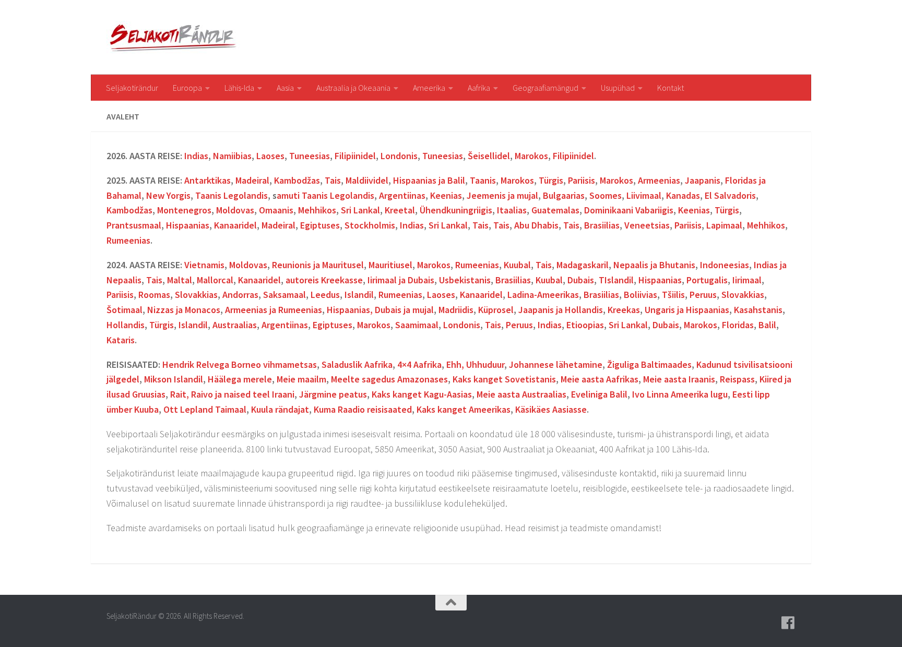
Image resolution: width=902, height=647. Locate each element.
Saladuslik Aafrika (357, 364)
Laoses (270, 156)
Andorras (240, 295)
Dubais (580, 280)
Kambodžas (297, 180)
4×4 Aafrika (419, 364)
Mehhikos (317, 210)
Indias (196, 156)
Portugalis (707, 280)
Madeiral (252, 180)
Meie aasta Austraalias (521, 394)
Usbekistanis (465, 280)
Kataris (120, 340)
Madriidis (455, 310)
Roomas (154, 295)
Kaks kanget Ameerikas (464, 409)
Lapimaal (724, 225)
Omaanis (276, 210)
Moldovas (235, 210)
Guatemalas (555, 210)
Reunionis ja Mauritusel (318, 265)
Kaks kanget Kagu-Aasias (422, 394)
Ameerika (429, 87)
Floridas (738, 325)
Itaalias (512, 210)
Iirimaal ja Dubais (400, 280)
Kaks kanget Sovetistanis (504, 379)
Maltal (179, 280)
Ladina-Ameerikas (543, 295)
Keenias (446, 195)
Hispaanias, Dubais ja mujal (380, 310)
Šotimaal (124, 310)
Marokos (531, 156)
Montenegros (184, 210)
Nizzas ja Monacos (183, 310)
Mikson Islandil (173, 379)
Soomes (605, 195)
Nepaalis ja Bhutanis (654, 265)
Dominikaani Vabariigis (628, 210)
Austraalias (234, 325)
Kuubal (517, 265)
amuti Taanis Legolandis (325, 195)
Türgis (551, 180)
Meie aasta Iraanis (679, 379)
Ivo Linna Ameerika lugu (680, 394)
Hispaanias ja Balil (429, 180)
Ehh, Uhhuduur (475, 364)
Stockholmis (370, 225)
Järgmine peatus (333, 394)
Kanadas (683, 195)
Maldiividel (367, 180)
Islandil (619, 280)
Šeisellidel (489, 156)
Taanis (483, 180)
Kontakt (670, 87)
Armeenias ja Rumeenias (273, 310)
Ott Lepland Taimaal (204, 409)
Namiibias (232, 156)
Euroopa (187, 87)
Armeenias (659, 180)
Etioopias (585, 325)
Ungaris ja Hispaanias (687, 310)
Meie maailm (301, 379)
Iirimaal (747, 280)
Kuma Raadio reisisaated (363, 409)
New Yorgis (168, 195)
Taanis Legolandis (231, 195)
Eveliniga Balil (599, 394)
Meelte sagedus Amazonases (389, 379)
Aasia (285, 87)
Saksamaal (284, 295)
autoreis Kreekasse (324, 280)
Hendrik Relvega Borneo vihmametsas (239, 364)
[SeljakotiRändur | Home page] (174, 37)
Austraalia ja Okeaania (353, 87)
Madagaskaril (582, 265)
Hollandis (125, 325)
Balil (767, 325)
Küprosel (496, 310)
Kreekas (624, 310)
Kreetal (400, 210)
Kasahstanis (758, 310)
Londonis (399, 156)
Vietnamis (204, 265)
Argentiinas (402, 195)
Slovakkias (196, 295)
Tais (333, 180)
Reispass (737, 379)
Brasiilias (602, 225)
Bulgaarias (564, 195)
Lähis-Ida (239, 87)
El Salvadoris (730, 195)
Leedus (325, 295)
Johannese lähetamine (555, 364)
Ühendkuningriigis (456, 210)
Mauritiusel (390, 265)
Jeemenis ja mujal (502, 195)
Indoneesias (724, 265)
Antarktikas (207, 180)
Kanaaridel (235, 225)
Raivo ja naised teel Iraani (242, 394)
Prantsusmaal (133, 225)
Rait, (180, 394)
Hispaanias (187, 225)
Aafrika (479, 87)
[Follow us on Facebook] (788, 623)
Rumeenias (128, 240)
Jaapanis (702, 180)
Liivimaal (643, 195)
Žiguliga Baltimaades (649, 364)
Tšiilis (673, 295)
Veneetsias (647, 225)
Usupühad (618, 87)
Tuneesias (309, 156)
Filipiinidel (355, 156)
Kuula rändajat (280, 409)
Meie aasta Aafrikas (599, 379)
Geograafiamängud (545, 87)
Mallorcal (215, 280)
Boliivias (640, 295)
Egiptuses (320, 225)
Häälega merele (240, 379)
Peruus (703, 295)
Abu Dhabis (536, 225)
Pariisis (581, 180)
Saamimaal (416, 325)
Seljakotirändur (132, 87)
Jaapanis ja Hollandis (560, 310)
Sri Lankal (360, 210)
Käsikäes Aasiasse (551, 409)
